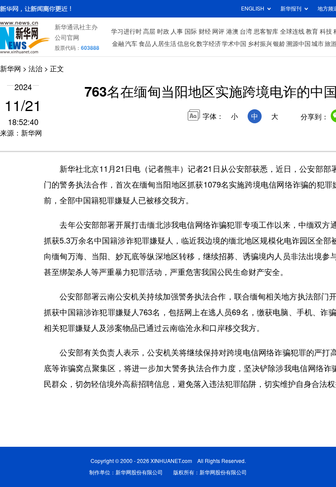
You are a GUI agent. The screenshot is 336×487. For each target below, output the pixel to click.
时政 (163, 31)
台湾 (246, 31)
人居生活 (164, 44)
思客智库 (266, 31)
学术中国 (234, 44)
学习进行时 (126, 31)
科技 (326, 31)
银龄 (279, 44)
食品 (145, 44)
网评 (218, 31)
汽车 (131, 44)
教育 (312, 31)
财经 (205, 31)
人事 (177, 31)
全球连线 (292, 31)
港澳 (232, 31)
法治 (35, 68)
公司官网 (67, 38)
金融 (118, 44)
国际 (191, 31)
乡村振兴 (260, 44)
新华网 (10, 68)
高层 (149, 31)
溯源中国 (298, 44)
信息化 (186, 44)
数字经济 (208, 44)
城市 (318, 44)
